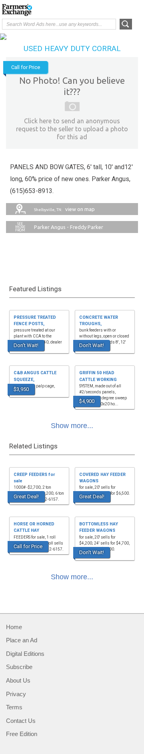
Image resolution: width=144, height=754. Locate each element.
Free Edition (21, 733)
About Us (18, 680)
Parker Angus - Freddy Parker (68, 227)
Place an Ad (21, 640)
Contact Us (21, 720)
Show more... (72, 426)
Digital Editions (25, 653)
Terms (14, 707)
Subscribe (19, 666)
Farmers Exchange (34, 10)
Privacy (16, 694)
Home (14, 627)
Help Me (99, 9)
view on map (64, 209)
